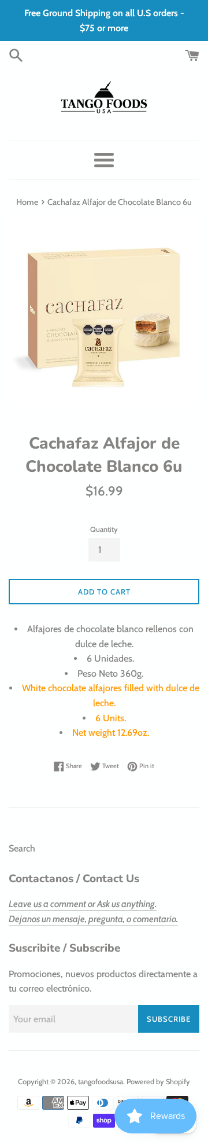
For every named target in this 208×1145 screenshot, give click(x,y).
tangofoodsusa (100, 1081)
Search (22, 848)
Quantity (104, 529)
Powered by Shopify (158, 1081)
